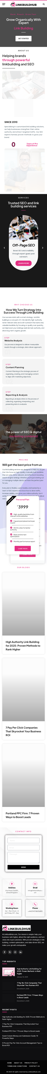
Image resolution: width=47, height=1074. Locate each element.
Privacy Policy (31, 1063)
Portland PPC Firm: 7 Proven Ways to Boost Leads (21, 1031)
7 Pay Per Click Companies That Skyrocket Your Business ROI (23, 731)
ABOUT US (18, 1063)
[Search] (43, 4)
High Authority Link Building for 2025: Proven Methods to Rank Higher (23, 645)
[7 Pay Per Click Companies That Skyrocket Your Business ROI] (8, 986)
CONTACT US (34, 1066)
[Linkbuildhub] (23, 4)
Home (9, 1063)
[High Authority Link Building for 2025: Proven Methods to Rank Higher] (8, 971)
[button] (4, 248)
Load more (22, 548)
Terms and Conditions (17, 1066)
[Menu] (3, 4)
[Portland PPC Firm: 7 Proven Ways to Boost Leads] (8, 998)
